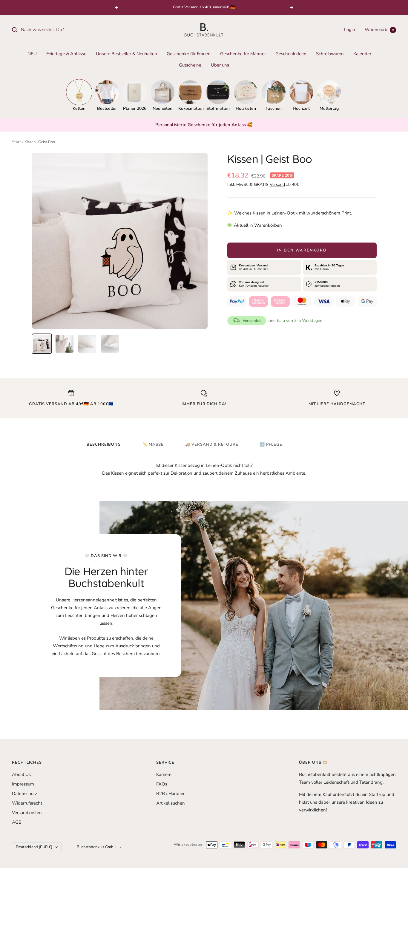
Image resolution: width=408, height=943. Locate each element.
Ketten (79, 108)
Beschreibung (104, 444)
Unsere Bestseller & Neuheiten (126, 54)
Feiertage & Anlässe (66, 54)
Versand (277, 184)
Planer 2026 (134, 108)
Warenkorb (379, 30)
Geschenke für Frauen (189, 54)
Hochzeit (301, 108)
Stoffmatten (218, 108)
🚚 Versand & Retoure (211, 444)
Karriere (163, 774)
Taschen (274, 108)
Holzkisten (246, 108)
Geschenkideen (290, 54)
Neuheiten (162, 108)
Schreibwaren (330, 54)
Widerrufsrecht (27, 803)
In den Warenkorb (301, 250)
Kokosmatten (190, 108)
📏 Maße (153, 444)
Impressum (23, 784)
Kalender (362, 54)
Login (349, 30)
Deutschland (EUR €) (34, 847)
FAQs (161, 784)
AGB (17, 822)
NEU (32, 54)
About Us (21, 774)
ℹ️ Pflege (271, 444)
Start (16, 142)
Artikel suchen (170, 803)
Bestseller (107, 108)
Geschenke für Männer (243, 54)
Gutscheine (190, 65)
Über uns (220, 65)
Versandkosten (27, 813)
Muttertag (329, 108)
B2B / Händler (170, 794)
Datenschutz (24, 794)
